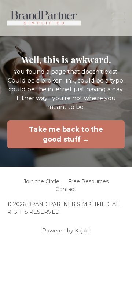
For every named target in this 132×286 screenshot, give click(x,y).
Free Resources (88, 181)
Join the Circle (41, 181)
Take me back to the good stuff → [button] (66, 134)
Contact (66, 189)
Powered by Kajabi (66, 230)
